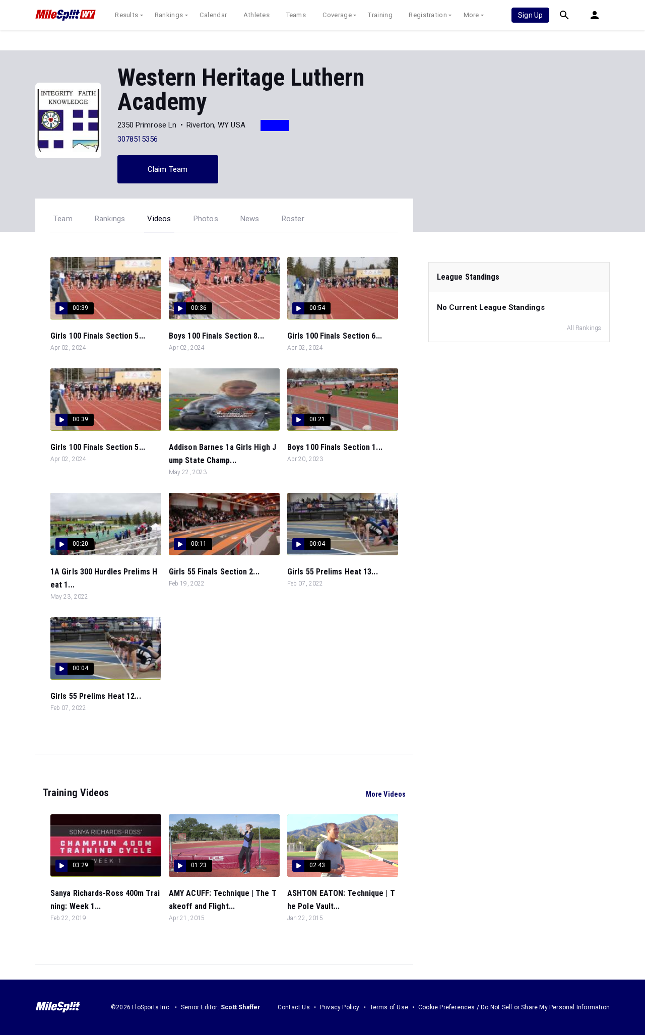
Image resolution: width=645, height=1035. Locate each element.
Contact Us (294, 1007)
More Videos (386, 794)
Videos (159, 218)
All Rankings (584, 328)
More (471, 15)
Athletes (256, 15)
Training (380, 15)
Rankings (169, 15)
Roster (293, 218)
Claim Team (167, 169)
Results (126, 15)
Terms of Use (389, 1007)
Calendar (213, 15)
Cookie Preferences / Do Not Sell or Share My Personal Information (514, 1007)
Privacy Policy (340, 1007)
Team (63, 218)
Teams (296, 15)
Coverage (337, 15)
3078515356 (137, 139)
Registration (428, 15)
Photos (206, 218)
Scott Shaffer (241, 1007)
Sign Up (530, 15)
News (250, 218)
